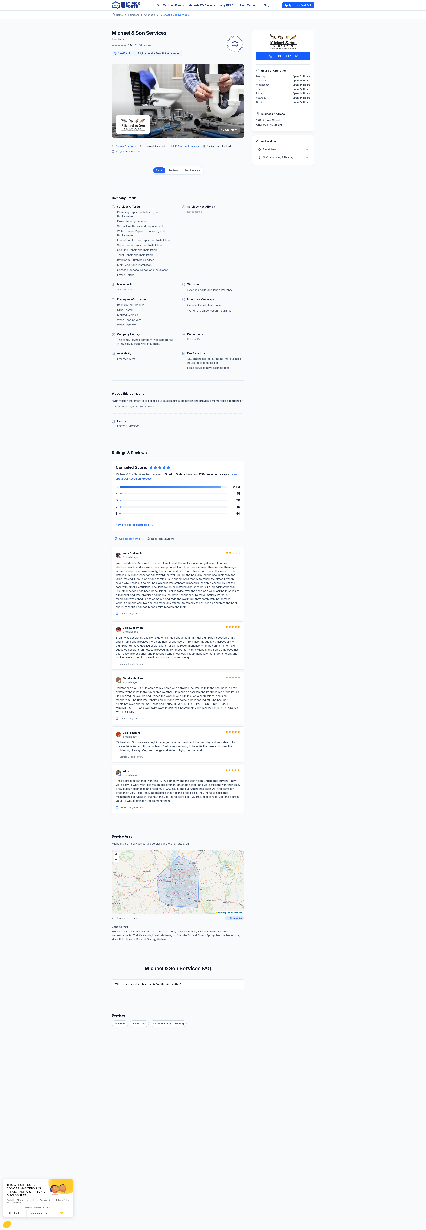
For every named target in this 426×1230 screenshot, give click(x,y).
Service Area (192, 170)
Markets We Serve (201, 5)
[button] (116, 854)
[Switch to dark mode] (276, 5)
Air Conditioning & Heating (168, 1023)
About (159, 170)
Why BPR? (226, 5)
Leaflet (221, 912)
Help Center (248, 5)
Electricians (139, 1023)
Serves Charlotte (126, 146)
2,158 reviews (144, 45)
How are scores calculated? (133, 524)
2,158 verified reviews (186, 146)
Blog (266, 5)
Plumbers (120, 1023)
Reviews (174, 170)
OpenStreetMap (235, 912)
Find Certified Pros (169, 5)
